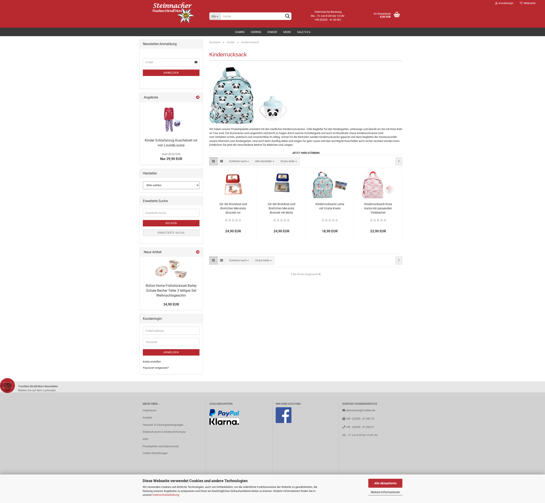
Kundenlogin (505, 3)
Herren (256, 32)
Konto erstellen (152, 361)
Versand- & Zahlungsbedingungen (163, 424)
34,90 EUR (171, 304)
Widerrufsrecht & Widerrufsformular (164, 431)
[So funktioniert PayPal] (224, 412)
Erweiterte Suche (171, 232)
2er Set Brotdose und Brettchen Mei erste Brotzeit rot (233, 208)
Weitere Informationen (385, 492)
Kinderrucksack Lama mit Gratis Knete (330, 206)
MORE (287, 32)
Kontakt (147, 417)
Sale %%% (304, 32)
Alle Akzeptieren (385, 483)
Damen (239, 32)
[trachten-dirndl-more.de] (173, 13)
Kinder (272, 32)
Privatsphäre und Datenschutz (161, 446)
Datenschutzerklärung (165, 494)
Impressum (149, 410)
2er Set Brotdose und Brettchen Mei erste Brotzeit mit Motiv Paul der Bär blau (281, 208)
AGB (145, 439)
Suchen (171, 223)
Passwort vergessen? (156, 367)
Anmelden (171, 72)
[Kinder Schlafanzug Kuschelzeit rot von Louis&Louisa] (171, 119)
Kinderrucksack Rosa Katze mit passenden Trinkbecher (378, 208)
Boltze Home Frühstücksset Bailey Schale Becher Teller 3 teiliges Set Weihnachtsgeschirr (171, 290)
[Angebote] (197, 97)
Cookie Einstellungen (155, 453)
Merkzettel (528, 3)
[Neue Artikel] (197, 252)
